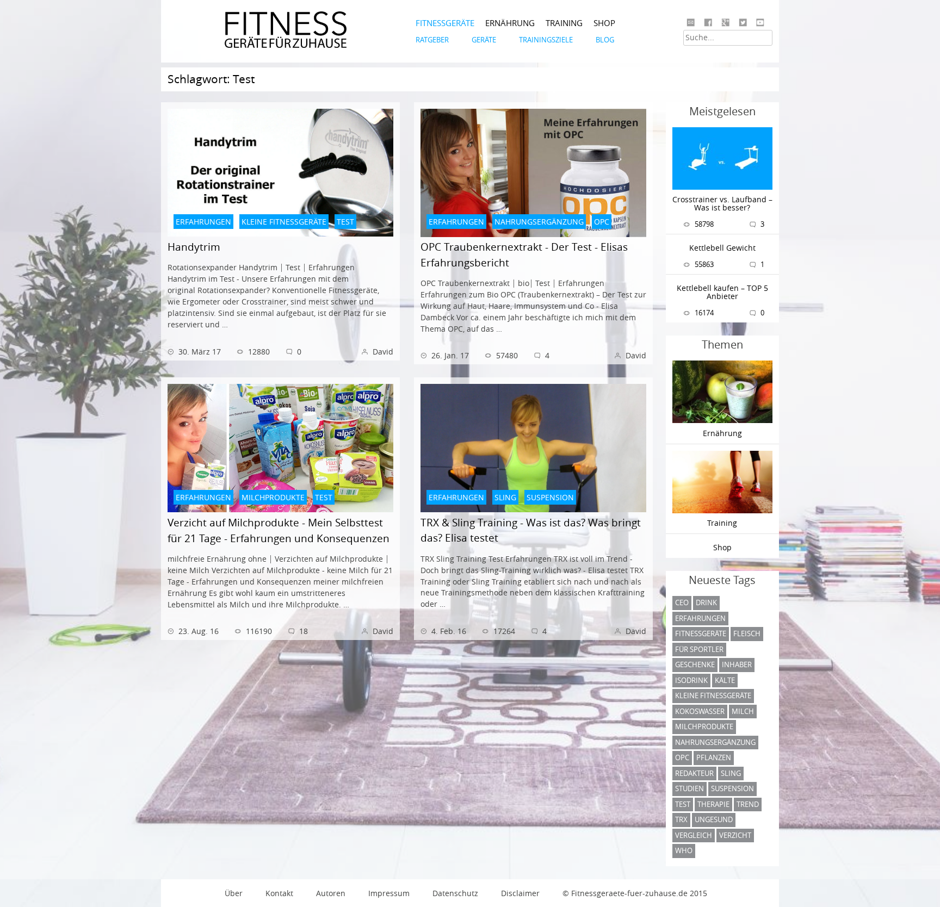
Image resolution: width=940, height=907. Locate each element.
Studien (689, 788)
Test (682, 804)
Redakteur (694, 773)
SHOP (604, 22)
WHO (683, 850)
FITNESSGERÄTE (445, 22)
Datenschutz (455, 893)
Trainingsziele (546, 40)
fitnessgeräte (700, 633)
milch (743, 711)
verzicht (735, 835)
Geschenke (695, 664)
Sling (731, 773)
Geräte (484, 40)
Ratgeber (432, 40)
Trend (748, 804)
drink (706, 602)
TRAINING (564, 22)
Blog (605, 40)
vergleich (693, 835)
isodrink (691, 680)
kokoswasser (700, 711)
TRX (681, 819)
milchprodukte (704, 726)
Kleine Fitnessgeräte (713, 695)
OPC (682, 757)
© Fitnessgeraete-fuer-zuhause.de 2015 (634, 893)
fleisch (746, 633)
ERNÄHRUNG (510, 22)
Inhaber (737, 664)
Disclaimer (520, 893)
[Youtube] (760, 22)
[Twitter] (742, 22)
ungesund (714, 819)
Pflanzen (713, 757)
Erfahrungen (700, 618)
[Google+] (725, 22)
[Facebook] (708, 22)
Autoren (330, 893)
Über (234, 893)
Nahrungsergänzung (715, 742)
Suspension (732, 788)
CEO (682, 602)
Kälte (725, 680)
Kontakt (279, 893)
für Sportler (699, 649)
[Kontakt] (690, 22)
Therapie (713, 804)
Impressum (389, 893)
